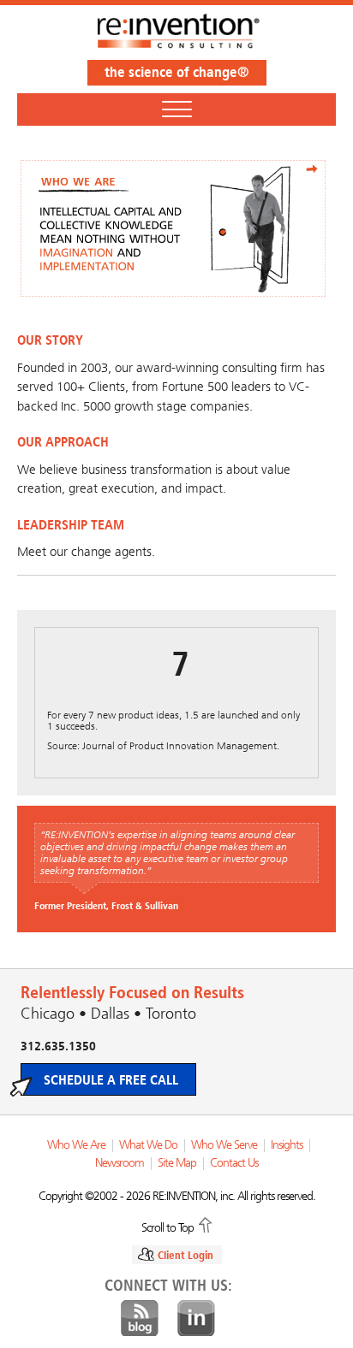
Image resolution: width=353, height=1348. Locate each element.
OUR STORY (50, 340)
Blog (140, 1319)
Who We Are (76, 1145)
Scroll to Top (167, 1227)
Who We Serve (224, 1145)
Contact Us (234, 1163)
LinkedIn (196, 1319)
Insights (286, 1145)
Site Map (177, 1163)
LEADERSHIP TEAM (70, 525)
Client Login (185, 1255)
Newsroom (119, 1163)
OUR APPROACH (63, 442)
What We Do (148, 1145)
